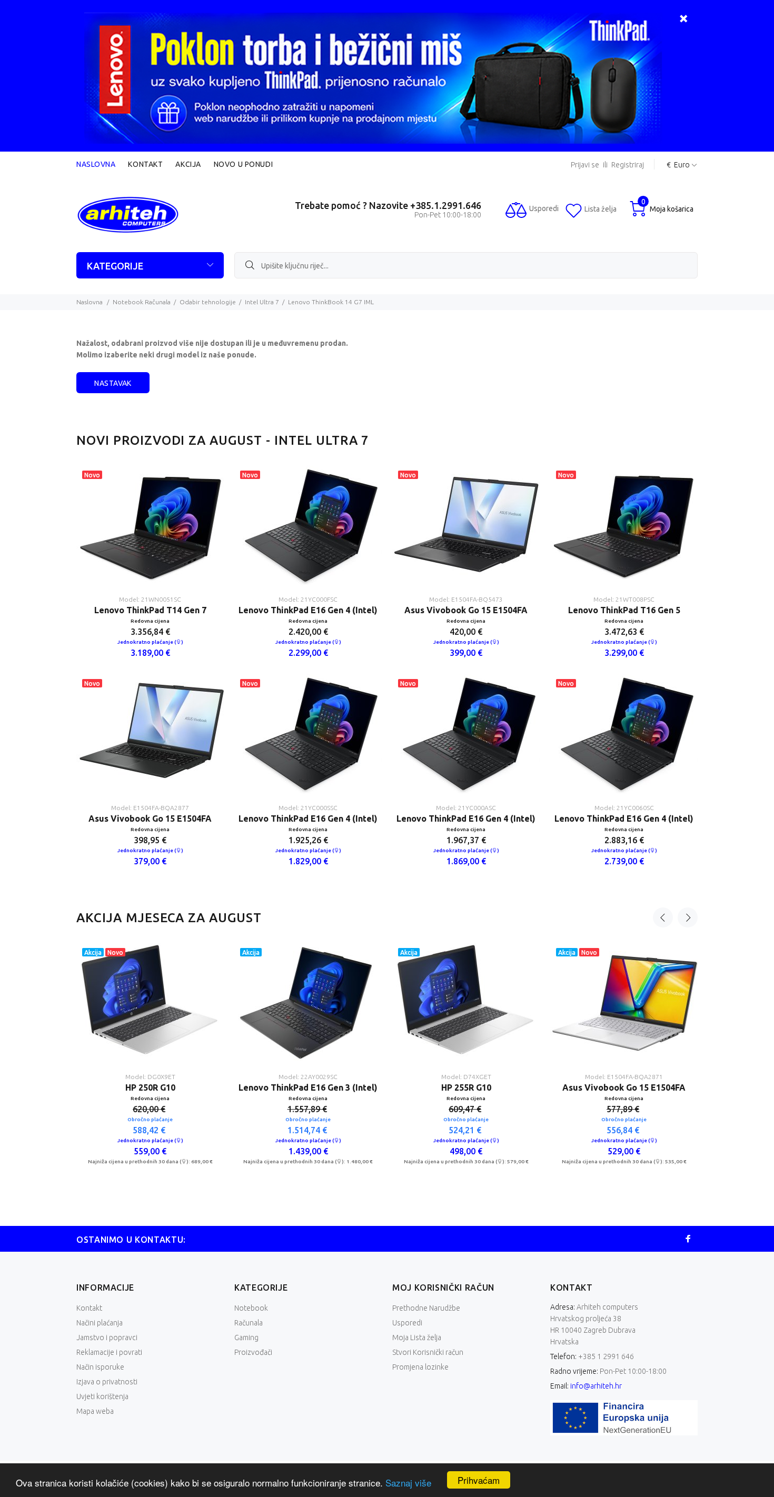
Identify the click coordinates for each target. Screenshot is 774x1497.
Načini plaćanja (99, 1323)
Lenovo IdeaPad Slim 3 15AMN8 (376, 1087)
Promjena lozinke (420, 1367)
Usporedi (407, 1323)
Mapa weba (95, 1411)
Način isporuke (100, 1367)
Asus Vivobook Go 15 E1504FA (150, 818)
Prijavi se (585, 165)
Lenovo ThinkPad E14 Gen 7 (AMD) (217, 1087)
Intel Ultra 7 (262, 301)
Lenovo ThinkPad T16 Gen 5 (624, 610)
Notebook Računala (142, 301)
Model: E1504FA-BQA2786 (692, 1076)
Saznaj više (408, 1482)
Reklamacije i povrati (109, 1352)
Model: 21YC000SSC (308, 807)
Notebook (251, 1308)
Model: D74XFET (534, 1076)
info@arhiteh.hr (596, 1386)
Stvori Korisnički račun (427, 1352)
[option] (150, 673)
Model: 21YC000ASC (466, 807)
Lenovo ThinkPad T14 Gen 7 (150, 610)
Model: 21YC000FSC (308, 599)
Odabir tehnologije (208, 301)
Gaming (246, 1337)
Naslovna (95, 164)
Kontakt (145, 164)
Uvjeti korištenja (102, 1396)
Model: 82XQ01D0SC (375, 1076)
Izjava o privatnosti (106, 1382)
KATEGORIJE (115, 266)
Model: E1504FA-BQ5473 (466, 599)
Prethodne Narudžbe (426, 1308)
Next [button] (688, 917)
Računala (248, 1323)
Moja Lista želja (416, 1337)
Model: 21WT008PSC (623, 599)
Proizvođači (253, 1352)
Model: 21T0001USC (217, 1076)
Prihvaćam (479, 1479)
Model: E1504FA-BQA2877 (150, 807)
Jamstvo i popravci (106, 1337)
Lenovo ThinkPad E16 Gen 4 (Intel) (308, 610)
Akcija (188, 164)
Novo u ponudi (243, 164)
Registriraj (627, 165)
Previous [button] (663, 917)
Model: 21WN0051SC (150, 599)
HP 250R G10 (534, 1087)
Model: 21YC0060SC (624, 807)
